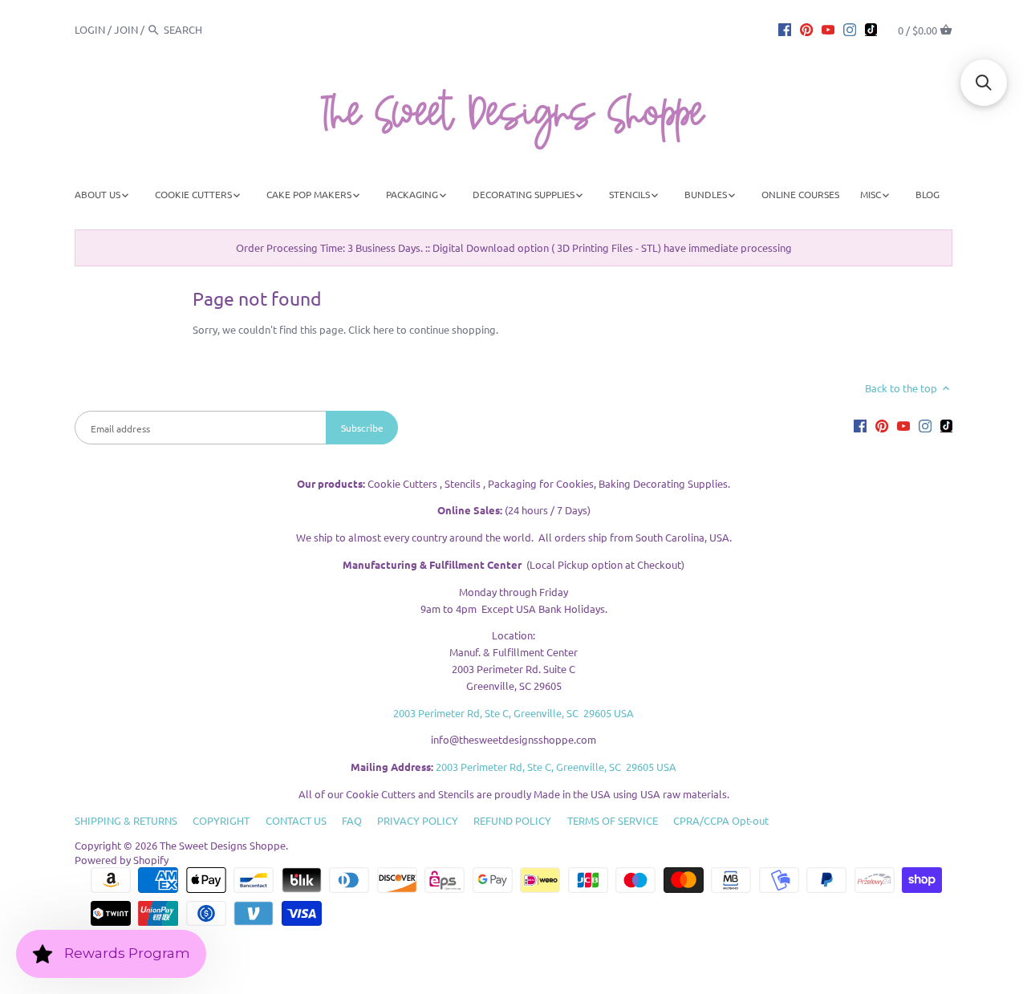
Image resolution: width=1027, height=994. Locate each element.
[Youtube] (828, 29)
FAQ (352, 820)
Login (90, 29)
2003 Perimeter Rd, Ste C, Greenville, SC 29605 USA (513, 713)
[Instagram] (849, 29)
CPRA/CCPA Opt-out (721, 820)
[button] (983, 82)
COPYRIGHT (221, 820)
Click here (371, 329)
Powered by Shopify (121, 859)
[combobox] (208, 29)
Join (126, 29)
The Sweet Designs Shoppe (223, 845)
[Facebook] (784, 29)
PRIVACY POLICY (417, 820)
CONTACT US (296, 820)
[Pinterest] (806, 29)
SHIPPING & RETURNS (126, 820)
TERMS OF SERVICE (612, 820)
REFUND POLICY (512, 820)
